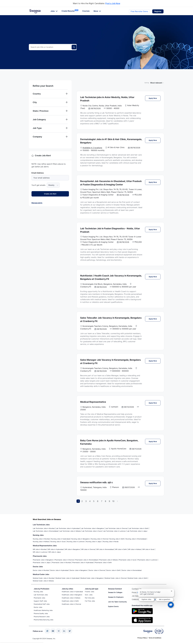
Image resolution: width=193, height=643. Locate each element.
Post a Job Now (112, 3)
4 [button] (90, 501)
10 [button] (113, 501)
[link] (34, 11)
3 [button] (86, 501)
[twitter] (69, 631)
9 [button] (109, 501)
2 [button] (82, 501)
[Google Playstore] (142, 611)
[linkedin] (64, 631)
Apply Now (154, 98)
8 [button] (105, 501)
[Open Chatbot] (171, 605)
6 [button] (97, 501)
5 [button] (93, 501)
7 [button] (101, 501)
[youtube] (52, 631)
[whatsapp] (47, 631)
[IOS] (142, 620)
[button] (158, 11)
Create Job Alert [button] (50, 194)
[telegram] (58, 631)
